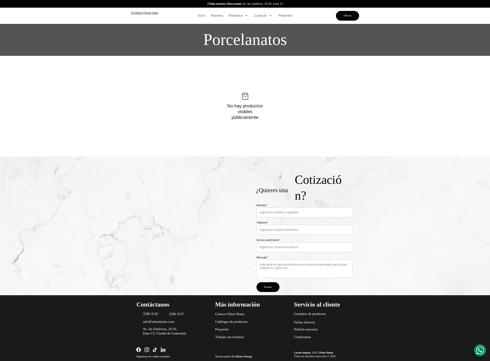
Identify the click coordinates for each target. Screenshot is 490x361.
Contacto (260, 15)
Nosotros (217, 15)
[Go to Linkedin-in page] (163, 349)
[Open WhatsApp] (480, 350)
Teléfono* (262, 222)
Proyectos (285, 15)
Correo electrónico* (268, 239)
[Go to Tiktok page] (155, 349)
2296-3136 (150, 314)
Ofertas (347, 15)
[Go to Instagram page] (147, 349)
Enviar (268, 287)
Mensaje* (262, 257)
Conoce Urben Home (230, 314)
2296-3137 (176, 314)
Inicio (201, 15)
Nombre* (261, 205)
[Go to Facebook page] (138, 349)
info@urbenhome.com (158, 322)
